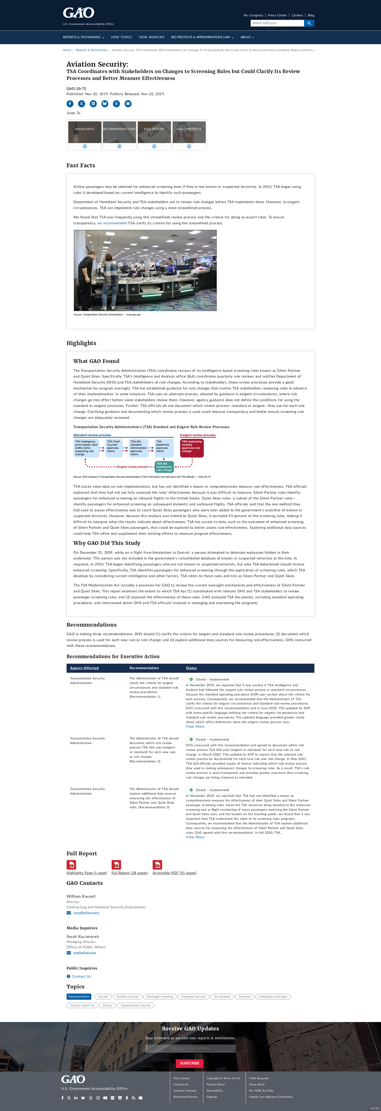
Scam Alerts (257, 1084)
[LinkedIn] (95, 104)
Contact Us (81, 976)
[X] (83, 104)
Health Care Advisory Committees (271, 1097)
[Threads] (118, 104)
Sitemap (212, 1097)
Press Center (277, 15)
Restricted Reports (185, 1097)
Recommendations (119, 129)
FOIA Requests (259, 1078)
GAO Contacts (189, 129)
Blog (311, 15)
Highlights (84, 129)
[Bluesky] (106, 104)
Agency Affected (84, 668)
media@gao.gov (84, 952)
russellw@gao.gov (86, 912)
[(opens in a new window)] (62, 1098)
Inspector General (185, 1090)
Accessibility (215, 1090)
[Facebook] (72, 104)
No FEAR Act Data (261, 1090)
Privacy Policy (216, 1084)
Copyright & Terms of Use (223, 1078)
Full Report (154, 129)
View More (195, 726)
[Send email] (130, 104)
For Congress (253, 15)
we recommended (112, 223)
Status (191, 668)
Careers (297, 15)
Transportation (79, 996)
